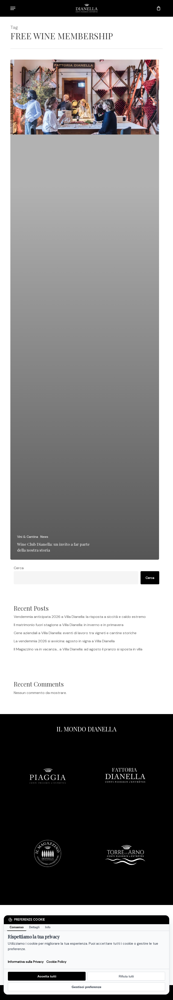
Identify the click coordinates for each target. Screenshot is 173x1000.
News (44, 537)
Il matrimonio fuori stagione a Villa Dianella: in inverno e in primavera (68, 624)
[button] (12, 8)
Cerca (19, 568)
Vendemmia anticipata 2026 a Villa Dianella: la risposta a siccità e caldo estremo (80, 616)
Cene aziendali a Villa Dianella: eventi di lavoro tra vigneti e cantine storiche (75, 633)
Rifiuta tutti (126, 976)
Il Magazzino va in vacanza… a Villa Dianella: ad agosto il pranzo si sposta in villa (78, 649)
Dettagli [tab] (34, 927)
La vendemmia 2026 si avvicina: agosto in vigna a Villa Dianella (64, 641)
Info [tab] (47, 927)
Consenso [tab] (17, 927)
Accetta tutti (46, 976)
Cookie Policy (56, 962)
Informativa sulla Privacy (26, 962)
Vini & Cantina (27, 537)
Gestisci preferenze (86, 987)
